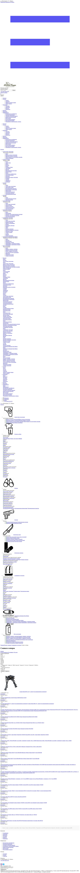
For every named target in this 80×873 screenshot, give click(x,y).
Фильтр (2, 651)
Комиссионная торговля (11, 117)
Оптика (4, 294)
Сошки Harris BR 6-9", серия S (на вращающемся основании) (41, 703)
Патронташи (5, 556)
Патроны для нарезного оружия (10, 561)
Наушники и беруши (7, 587)
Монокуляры (5, 500)
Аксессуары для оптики (8, 491)
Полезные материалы (10, 114)
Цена (1, 654)
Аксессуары (5, 437)
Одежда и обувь (6, 271)
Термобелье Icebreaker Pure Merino (10, 348)
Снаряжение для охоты (8, 329)
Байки (4, 440)
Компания (5, 104)
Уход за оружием (6, 357)
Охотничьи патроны (7, 321)
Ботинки (5, 443)
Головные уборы (6, 447)
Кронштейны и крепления (8, 498)
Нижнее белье (6, 456)
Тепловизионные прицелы (33, 508)
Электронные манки (24, 591)
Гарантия (7, 101)
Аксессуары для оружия (8, 263)
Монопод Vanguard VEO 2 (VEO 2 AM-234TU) (32, 746)
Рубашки (5, 470)
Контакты (5, 111)
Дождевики (5, 449)
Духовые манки (16, 591)
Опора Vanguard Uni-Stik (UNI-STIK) (25, 728)
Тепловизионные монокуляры (20, 508)
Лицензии (8, 107)
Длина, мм (2, 668)
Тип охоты (2, 666)
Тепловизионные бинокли (8, 508)
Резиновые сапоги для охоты (9, 467)
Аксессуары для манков (8, 591)
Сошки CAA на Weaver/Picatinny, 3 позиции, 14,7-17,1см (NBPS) (43, 778)
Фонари (4, 606)
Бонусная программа (10, 120)
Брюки (4, 445)
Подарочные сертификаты (11, 113)
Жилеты (4, 452)
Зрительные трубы (7, 493)
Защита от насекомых (7, 583)
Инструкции (8, 118)
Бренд (1, 663)
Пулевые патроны (24, 559)
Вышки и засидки (7, 581)
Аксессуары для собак (7, 578)
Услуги (4, 99)
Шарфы (20, 438)
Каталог (4, 98)
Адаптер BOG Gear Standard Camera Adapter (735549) (35, 802)
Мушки (4, 585)
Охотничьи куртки (7, 463)
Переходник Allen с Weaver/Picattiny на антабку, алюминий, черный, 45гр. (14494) (54, 740)
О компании (5, 833)
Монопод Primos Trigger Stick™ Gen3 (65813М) (32, 752)
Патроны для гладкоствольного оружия (11, 558)
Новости (7, 108)
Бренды (4, 110)
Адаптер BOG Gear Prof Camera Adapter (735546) (32, 784)
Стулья (4, 604)
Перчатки (5, 465)
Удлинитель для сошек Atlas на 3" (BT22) (28, 814)
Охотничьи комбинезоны (8, 461)
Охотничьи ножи (6, 312)
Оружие (4, 307)
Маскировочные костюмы (8, 454)
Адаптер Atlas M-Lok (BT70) (20, 796)
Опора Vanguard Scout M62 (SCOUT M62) (28, 716)
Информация (6, 112)
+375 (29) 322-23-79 (4, 91)
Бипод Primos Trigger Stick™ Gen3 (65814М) (29, 758)
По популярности (4, 652)
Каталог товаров (7, 645)
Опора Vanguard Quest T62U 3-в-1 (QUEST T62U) (33, 722)
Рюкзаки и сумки (6, 600)
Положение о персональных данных (13, 121)
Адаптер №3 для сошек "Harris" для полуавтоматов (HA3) (38, 790)
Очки (4, 593)
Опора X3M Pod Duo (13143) (20, 697)
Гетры (4, 438)
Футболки (5, 476)
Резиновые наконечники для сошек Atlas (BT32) (32, 820)
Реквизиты (8, 109)
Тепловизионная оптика (8, 507)
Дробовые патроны (7, 559)
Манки (4, 590)
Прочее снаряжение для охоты (9, 598)
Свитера (5, 472)
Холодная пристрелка (7, 564)
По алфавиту (11, 652)
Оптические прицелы (7, 502)
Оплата (7, 100)
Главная (2, 645)
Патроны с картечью (16, 559)
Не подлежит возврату (10, 119)
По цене (16, 652)
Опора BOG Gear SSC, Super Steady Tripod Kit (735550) (37, 734)
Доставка (7, 105)
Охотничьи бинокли (7, 505)
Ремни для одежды (14, 438)
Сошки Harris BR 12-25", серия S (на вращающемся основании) (33, 691)
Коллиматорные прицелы (8, 496)
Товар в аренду (9, 103)
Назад (7, 153)
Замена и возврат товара (11, 102)
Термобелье (5, 474)
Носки (4, 458)
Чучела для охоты (6, 609)
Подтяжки (8, 438)
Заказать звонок (3, 92)
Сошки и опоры (6, 602)
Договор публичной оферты (12, 116)
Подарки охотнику (7, 595)
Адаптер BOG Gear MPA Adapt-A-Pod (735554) (32, 808)
